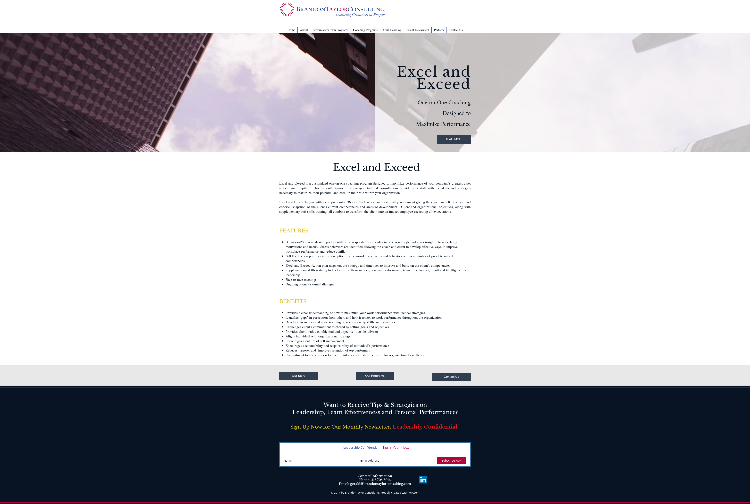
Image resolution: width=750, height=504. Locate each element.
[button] (304, 30)
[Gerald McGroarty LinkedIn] (423, 479)
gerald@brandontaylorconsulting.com (380, 484)
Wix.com (413, 492)
